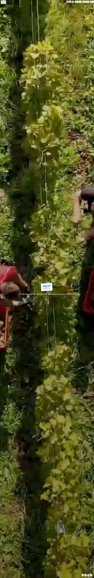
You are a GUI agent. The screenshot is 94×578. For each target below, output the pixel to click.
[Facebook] (67, 2)
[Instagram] (70, 2)
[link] (83, 575)
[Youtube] (73, 2)
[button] (2, 575)
